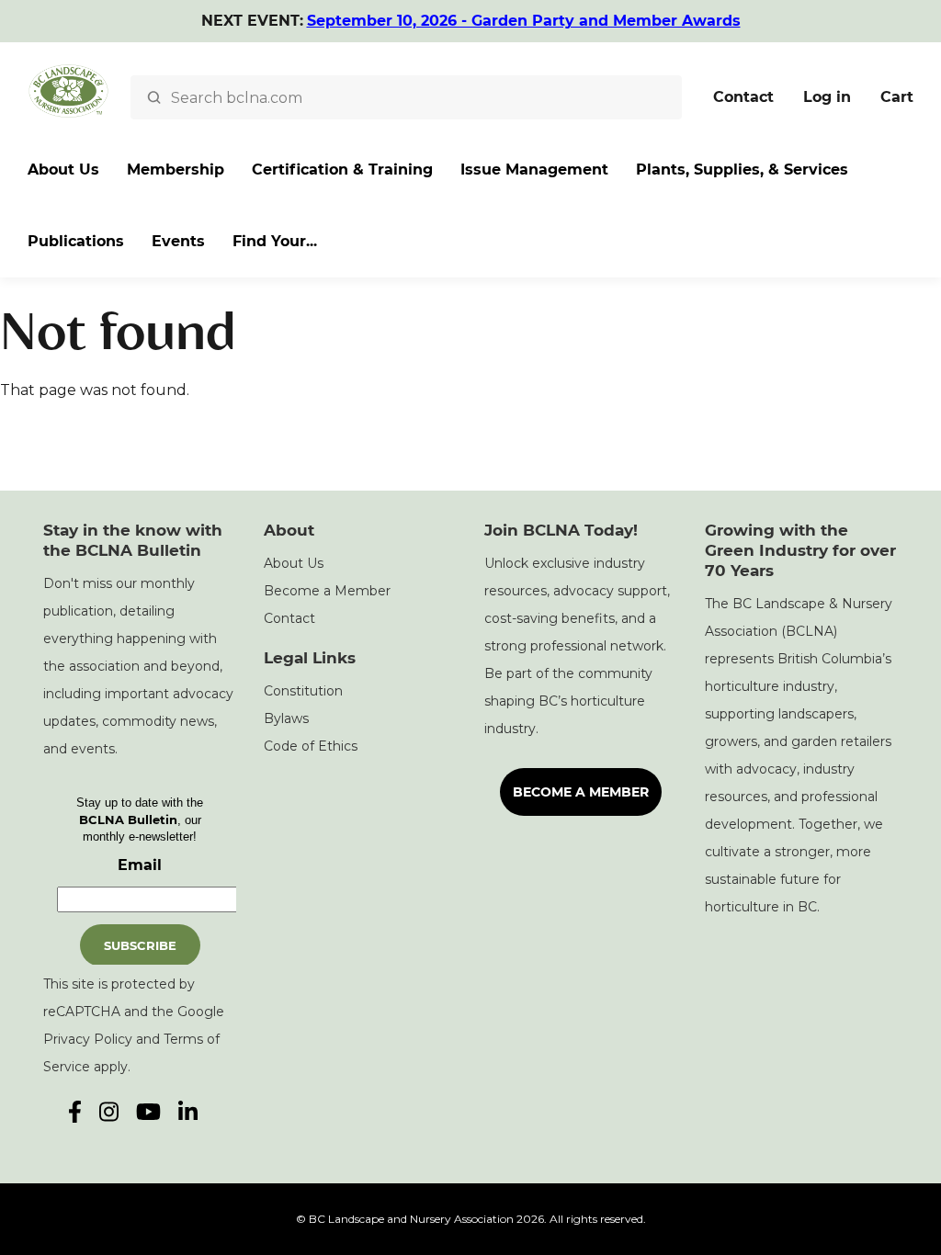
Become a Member (327, 590)
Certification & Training (342, 169)
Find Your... (274, 241)
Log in (827, 97)
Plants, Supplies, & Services (742, 169)
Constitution (303, 691)
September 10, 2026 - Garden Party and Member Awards (524, 20)
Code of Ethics (310, 746)
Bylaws (286, 718)
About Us (63, 169)
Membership (175, 169)
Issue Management (534, 169)
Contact (743, 97)
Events (178, 241)
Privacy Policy (87, 1039)
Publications (76, 241)
